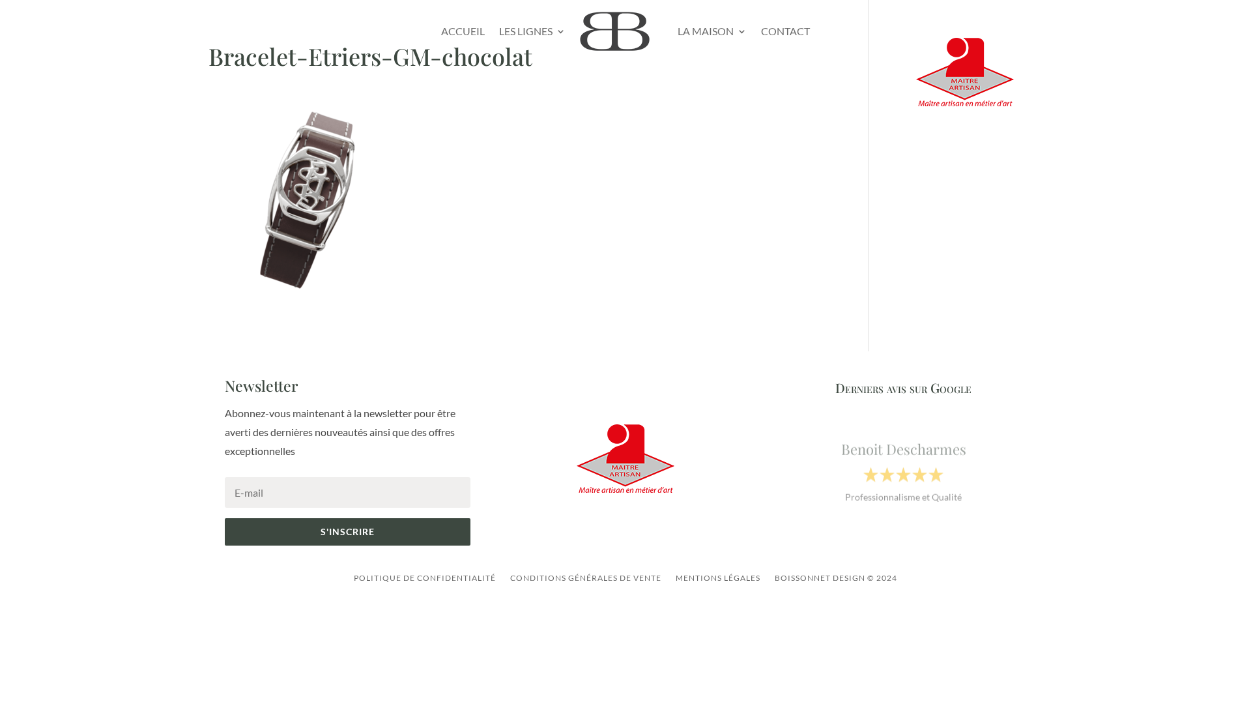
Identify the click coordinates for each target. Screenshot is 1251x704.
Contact (785, 31)
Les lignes (526, 31)
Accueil (463, 31)
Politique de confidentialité (425, 578)
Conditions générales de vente (585, 578)
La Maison (706, 31)
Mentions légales (718, 578)
